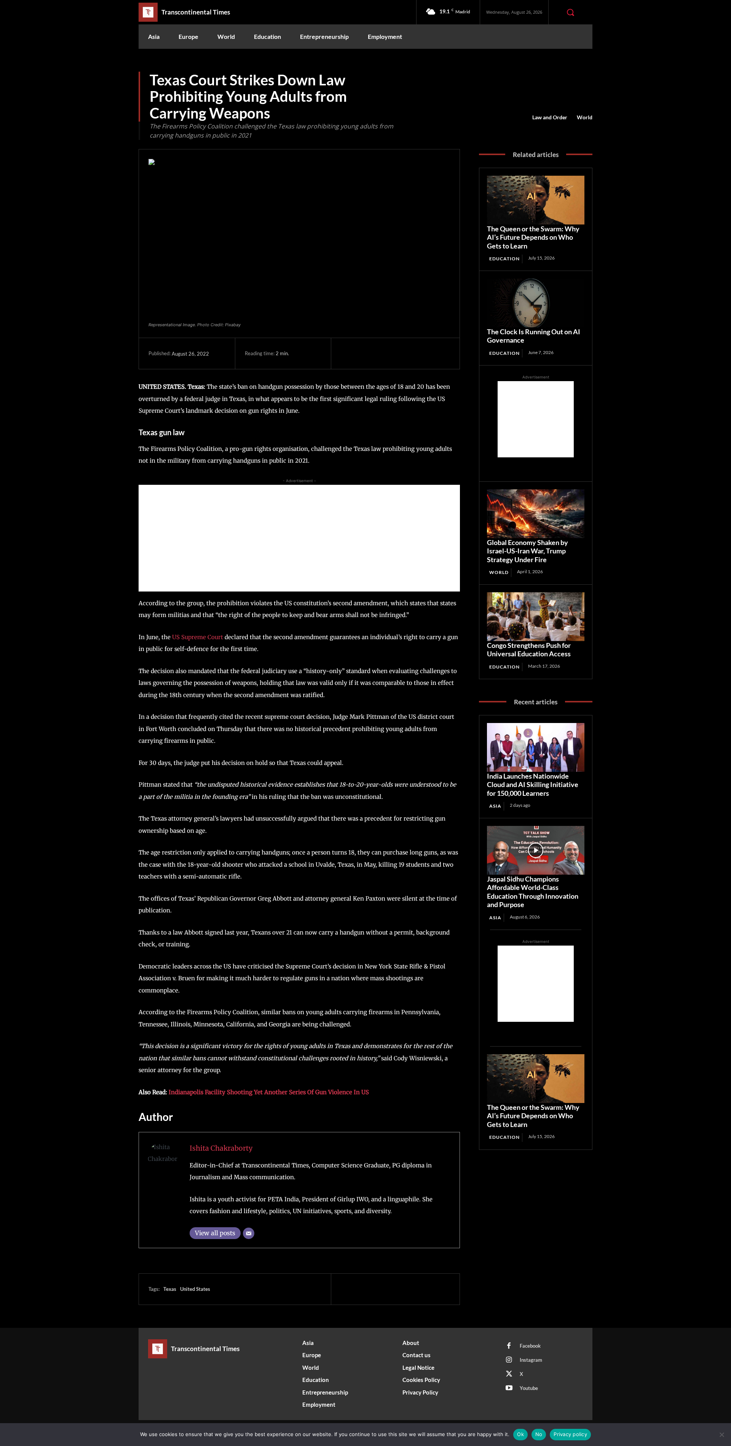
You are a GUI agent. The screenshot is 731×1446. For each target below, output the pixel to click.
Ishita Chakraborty (221, 1148)
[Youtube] (509, 1388)
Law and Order (549, 117)
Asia (495, 806)
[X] (365, 353)
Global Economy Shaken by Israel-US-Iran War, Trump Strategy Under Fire (527, 551)
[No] (721, 1434)
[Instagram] (509, 1360)
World (584, 117)
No (539, 1434)
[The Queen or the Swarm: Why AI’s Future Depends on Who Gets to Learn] (535, 200)
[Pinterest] (383, 353)
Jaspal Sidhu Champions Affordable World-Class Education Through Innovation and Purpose (532, 892)
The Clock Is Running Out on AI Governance (533, 336)
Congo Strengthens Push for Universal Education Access (529, 649)
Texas (169, 1289)
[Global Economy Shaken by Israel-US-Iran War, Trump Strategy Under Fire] (535, 513)
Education (504, 258)
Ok (520, 1434)
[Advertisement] (299, 538)
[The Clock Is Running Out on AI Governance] (535, 303)
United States (195, 1289)
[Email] (248, 1233)
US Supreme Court (197, 637)
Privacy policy (570, 1434)
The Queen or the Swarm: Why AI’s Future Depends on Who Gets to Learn (533, 237)
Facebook (530, 1346)
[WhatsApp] (401, 353)
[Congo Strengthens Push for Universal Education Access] (535, 616)
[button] (570, 12)
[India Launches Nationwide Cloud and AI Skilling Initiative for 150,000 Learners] (535, 747)
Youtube (529, 1388)
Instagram (531, 1360)
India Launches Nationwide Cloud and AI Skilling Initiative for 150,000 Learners (532, 784)
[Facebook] (348, 353)
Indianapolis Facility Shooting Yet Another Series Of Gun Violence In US (269, 1092)
